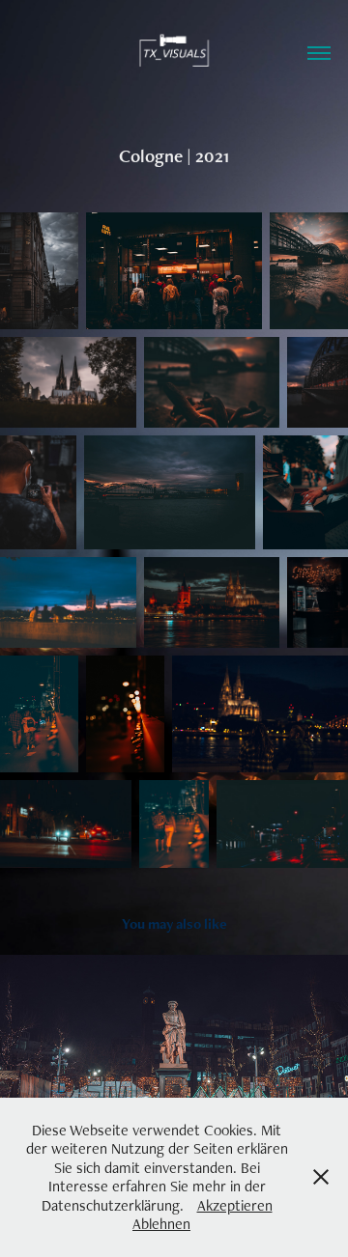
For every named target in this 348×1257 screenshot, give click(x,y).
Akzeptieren (235, 1205)
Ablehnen (161, 1224)
